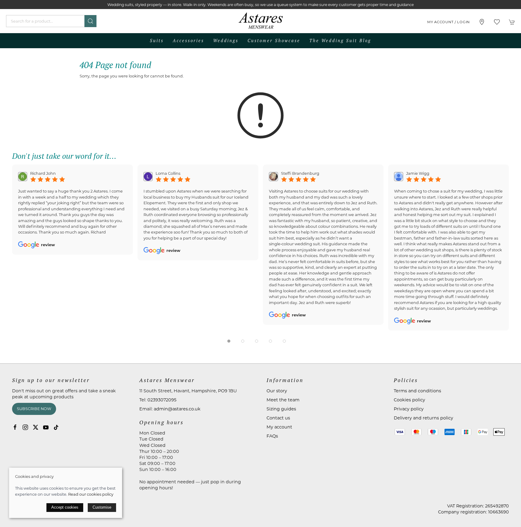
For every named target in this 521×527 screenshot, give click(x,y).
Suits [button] (157, 40)
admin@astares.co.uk (177, 409)
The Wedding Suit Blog (340, 40)
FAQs (272, 436)
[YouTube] (46, 427)
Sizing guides (281, 409)
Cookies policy (409, 400)
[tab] (228, 341)
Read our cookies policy (90, 494)
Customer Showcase (274, 40)
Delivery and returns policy (423, 418)
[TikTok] (56, 427)
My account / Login (448, 22)
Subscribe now (34, 408)
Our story (277, 391)
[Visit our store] (482, 22)
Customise (102, 507)
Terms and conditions (417, 391)
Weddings (225, 40)
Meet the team (283, 400)
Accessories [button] (188, 40)
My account (279, 427)
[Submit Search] (90, 21)
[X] (36, 427)
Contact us (278, 418)
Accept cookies (64, 507)
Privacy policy (409, 409)
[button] (497, 22)
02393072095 (161, 400)
